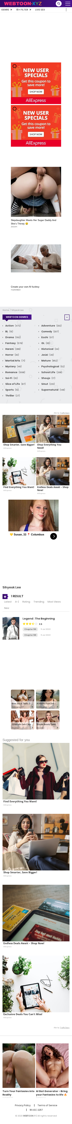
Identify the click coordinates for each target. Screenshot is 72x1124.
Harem (13, 349)
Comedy (50, 331)
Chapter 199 (30, 629)
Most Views (54, 601)
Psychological (53, 366)
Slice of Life (15, 384)
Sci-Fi (11, 378)
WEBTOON (28, 1115)
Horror (12, 354)
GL (45, 343)
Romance (15, 372)
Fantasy (14, 343)
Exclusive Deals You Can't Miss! (22, 1014)
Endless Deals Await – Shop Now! (53, 489)
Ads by (61, 413)
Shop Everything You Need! (49, 446)
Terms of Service (47, 1105)
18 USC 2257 (36, 1110)
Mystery (13, 366)
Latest (8, 601)
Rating (26, 601)
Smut (48, 384)
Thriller (12, 395)
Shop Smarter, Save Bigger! (18, 444)
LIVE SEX (40, 9)
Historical (50, 349)
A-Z (17, 601)
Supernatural (53, 389)
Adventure (51, 325)
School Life (51, 372)
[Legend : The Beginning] (11, 628)
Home (6, 310)
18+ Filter (22, 9)
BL (9, 331)
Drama (13, 337)
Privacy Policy (23, 1105)
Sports (12, 389)
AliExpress (7, 448)
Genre (5, 9)
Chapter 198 (30, 635)
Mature (49, 360)
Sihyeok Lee (17, 310)
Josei (47, 354)
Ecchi (47, 337)
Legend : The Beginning (39, 619)
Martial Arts (15, 360)
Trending (38, 601)
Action (13, 325)
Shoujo (48, 378)
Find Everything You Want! (18, 487)
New (6, 608)
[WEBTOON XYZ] (22, 3)
